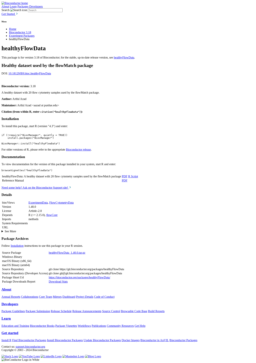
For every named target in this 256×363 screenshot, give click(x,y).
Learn (13, 6)
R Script (133, 176)
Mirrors (57, 296)
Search (5, 10)
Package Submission (38, 311)
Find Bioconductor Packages (29, 340)
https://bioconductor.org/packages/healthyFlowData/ (79, 277)
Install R (6, 340)
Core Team (45, 296)
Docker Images (131, 340)
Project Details (84, 296)
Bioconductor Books (42, 325)
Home (12, 29)
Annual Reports (10, 296)
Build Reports (156, 311)
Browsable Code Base (134, 311)
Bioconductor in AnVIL (154, 340)
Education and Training (15, 325)
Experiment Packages (21, 35)
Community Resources (120, 325)
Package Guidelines (13, 311)
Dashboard (68, 296)
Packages (22, 6)
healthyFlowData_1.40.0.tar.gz (67, 252)
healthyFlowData (124, 57)
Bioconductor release (78, 149)
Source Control (111, 311)
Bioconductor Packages (183, 340)
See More (10, 231)
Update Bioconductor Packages (102, 340)
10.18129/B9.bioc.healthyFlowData (29, 73)
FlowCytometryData (61, 202)
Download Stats (58, 281)
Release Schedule (61, 311)
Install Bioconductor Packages (65, 340)
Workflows (84, 325)
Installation (17, 245)
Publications (99, 325)
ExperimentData (38, 202)
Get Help (140, 325)
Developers (36, 6)
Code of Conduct (104, 296)
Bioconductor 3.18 (20, 32)
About (5, 6)
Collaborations (29, 296)
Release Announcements (86, 311)
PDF (124, 176)
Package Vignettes (66, 325)
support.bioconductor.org (30, 346)
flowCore (52, 215)
